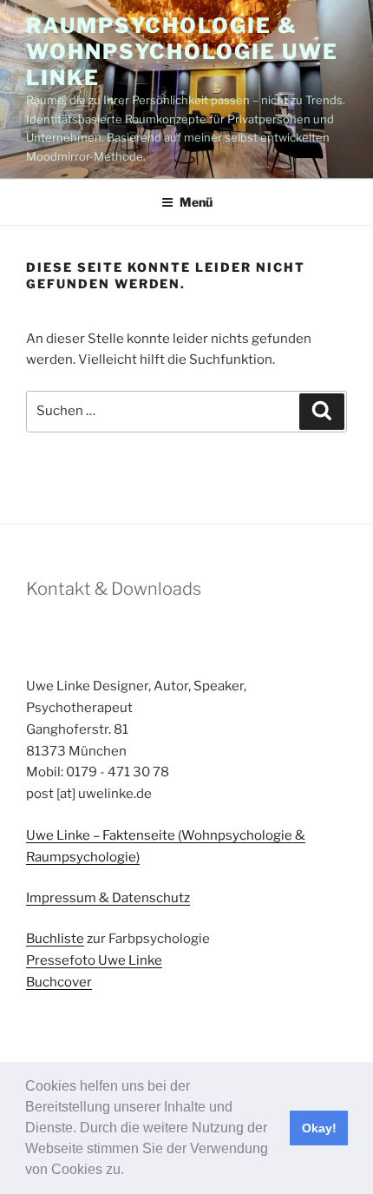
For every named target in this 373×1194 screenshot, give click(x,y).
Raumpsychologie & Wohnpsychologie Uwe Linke (181, 51)
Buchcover (59, 982)
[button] (130, 1171)
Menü (196, 202)
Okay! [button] (319, 1128)
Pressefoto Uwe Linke (94, 960)
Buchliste (55, 939)
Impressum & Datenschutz (108, 898)
